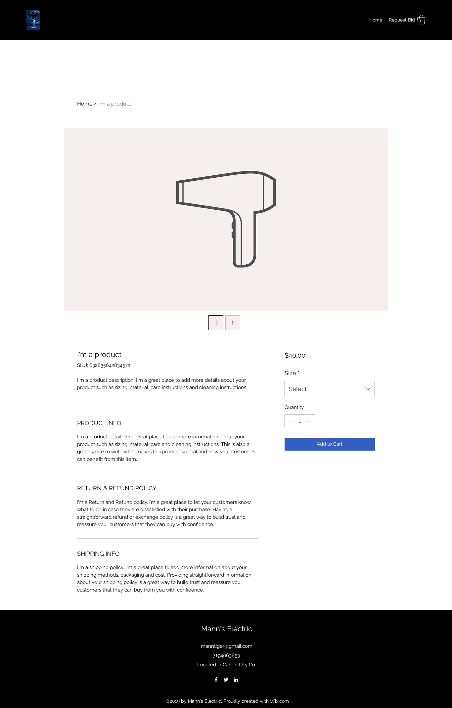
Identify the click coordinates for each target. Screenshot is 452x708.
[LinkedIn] (236, 679)
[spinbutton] (299, 421)
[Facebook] (216, 679)
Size (292, 373)
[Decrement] (290, 421)
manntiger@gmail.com (226, 646)
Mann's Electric (226, 628)
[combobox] (330, 389)
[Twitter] (226, 679)
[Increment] (309, 421)
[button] (421, 19)
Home (84, 104)
